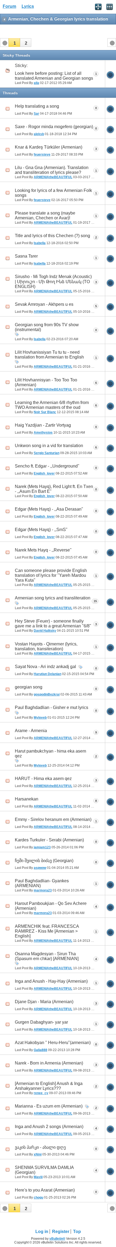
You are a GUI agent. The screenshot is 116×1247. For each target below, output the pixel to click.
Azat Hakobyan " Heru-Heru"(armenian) (53, 1042)
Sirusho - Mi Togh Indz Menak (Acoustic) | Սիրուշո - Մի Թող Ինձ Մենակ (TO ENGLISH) (53, 281)
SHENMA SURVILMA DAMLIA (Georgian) (44, 1170)
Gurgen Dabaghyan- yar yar (41, 1022)
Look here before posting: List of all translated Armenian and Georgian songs (54, 75)
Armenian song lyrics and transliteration (52, 598)
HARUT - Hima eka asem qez (43, 778)
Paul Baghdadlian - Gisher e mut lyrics (51, 707)
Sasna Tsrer (26, 256)
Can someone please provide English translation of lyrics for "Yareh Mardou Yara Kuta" (51, 575)
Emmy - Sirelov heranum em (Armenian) (53, 819)
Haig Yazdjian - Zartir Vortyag (43, 425)
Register (60, 1231)
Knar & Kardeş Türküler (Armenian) (48, 147)
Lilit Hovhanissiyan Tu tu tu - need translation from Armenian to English (49, 354)
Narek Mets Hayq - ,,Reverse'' (43, 550)
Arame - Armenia (31, 730)
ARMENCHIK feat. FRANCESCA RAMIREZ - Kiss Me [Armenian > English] (47, 931)
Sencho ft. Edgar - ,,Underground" (47, 466)
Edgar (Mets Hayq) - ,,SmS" (41, 529)
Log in (41, 1231)
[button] (14, 42)
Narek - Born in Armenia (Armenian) (49, 1063)
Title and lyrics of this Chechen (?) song (52, 235)
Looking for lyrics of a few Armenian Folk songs (53, 193)
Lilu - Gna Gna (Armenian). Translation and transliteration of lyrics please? (51, 170)
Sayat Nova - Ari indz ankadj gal (45, 666)
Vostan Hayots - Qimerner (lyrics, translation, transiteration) (46, 646)
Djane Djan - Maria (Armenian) (44, 1001)
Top (77, 1231)
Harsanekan (26, 799)
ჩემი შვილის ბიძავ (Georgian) (44, 860)
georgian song (28, 687)
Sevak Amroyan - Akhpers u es (44, 304)
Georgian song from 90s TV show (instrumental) (47, 327)
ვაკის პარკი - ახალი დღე (40, 1147)
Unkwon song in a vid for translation (49, 445)
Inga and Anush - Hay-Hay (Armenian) (51, 981)
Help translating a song (37, 106)
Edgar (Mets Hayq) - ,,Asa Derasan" (49, 509)
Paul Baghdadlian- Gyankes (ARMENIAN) (42, 883)
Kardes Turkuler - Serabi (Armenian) (49, 840)
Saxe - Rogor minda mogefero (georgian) (54, 126)
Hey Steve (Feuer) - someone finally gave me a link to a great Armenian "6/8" (53, 623)
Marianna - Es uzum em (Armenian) (49, 1106)
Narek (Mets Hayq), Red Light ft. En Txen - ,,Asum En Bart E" (54, 489)
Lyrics (28, 6)
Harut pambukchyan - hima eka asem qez (50, 753)
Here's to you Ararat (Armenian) (45, 1190)
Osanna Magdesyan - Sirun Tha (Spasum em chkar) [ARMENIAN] (47, 956)
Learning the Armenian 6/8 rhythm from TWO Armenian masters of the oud (52, 405)
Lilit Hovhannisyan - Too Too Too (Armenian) (46, 382)
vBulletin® (57, 1239)
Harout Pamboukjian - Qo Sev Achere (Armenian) (51, 906)
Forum (9, 6)
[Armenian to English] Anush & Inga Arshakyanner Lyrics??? (49, 1086)
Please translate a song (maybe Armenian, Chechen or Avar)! (45, 215)
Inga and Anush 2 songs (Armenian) (49, 1126)
